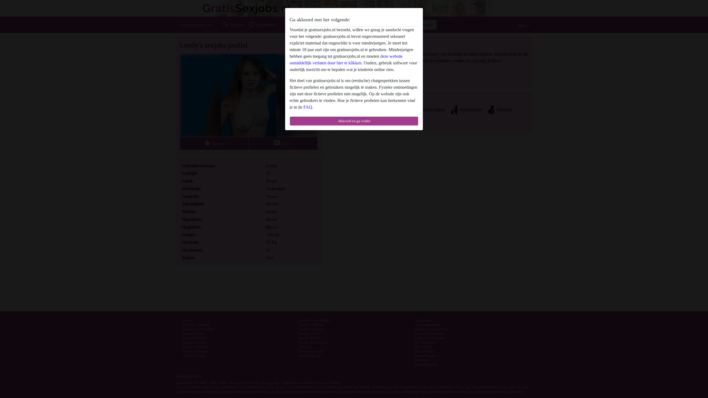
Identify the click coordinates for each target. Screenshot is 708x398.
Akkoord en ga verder (354, 121)
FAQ (307, 107)
